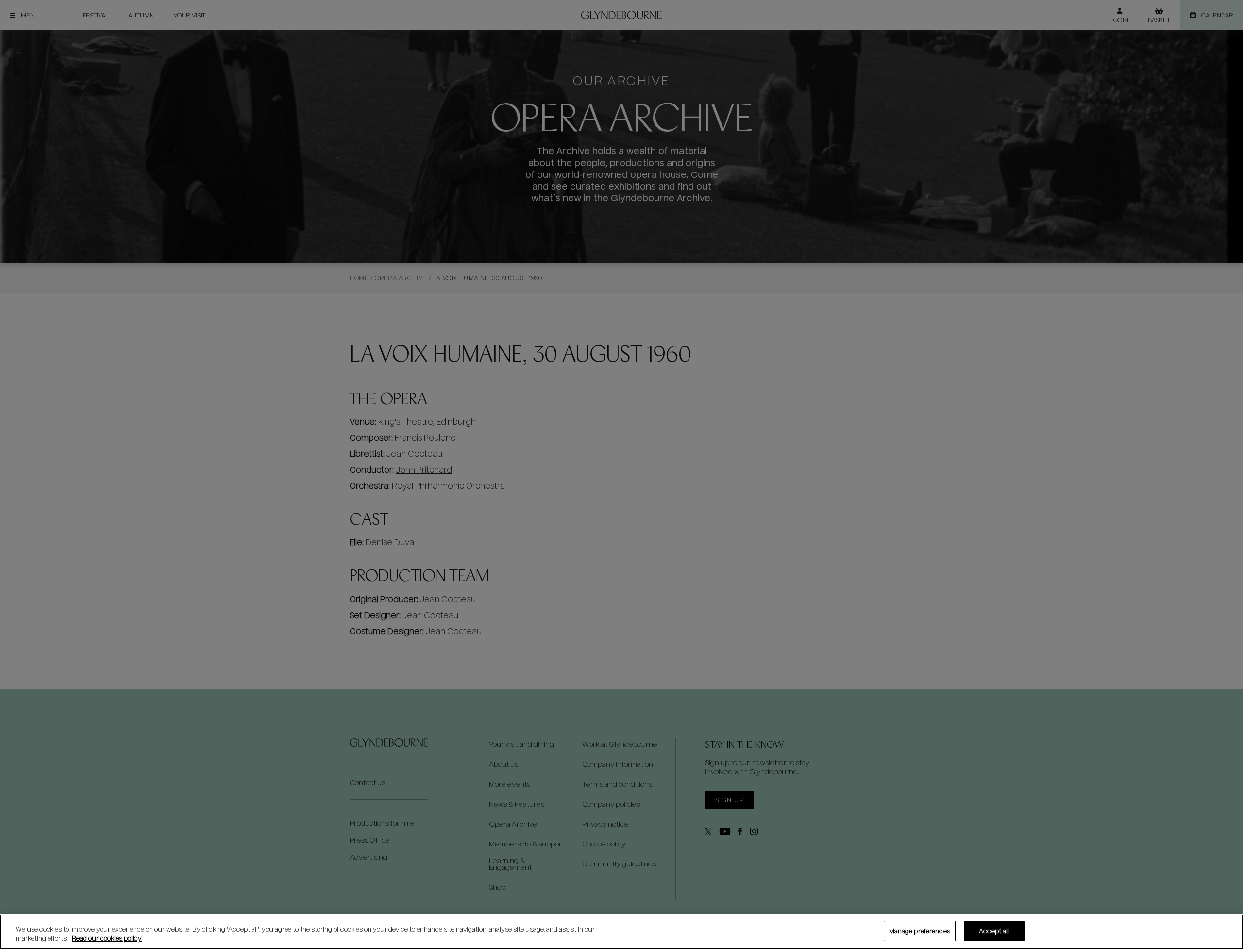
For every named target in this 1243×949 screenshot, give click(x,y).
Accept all (994, 931)
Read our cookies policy (107, 938)
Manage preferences (919, 931)
